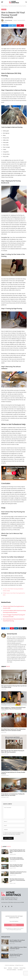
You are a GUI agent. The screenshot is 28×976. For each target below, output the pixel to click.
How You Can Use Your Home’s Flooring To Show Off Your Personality (12, 751)
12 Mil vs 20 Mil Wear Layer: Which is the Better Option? (18, 948)
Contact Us (16, 968)
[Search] (26, 2)
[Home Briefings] (14, 2)
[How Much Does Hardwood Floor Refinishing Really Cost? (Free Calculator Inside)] (14, 720)
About (5, 968)
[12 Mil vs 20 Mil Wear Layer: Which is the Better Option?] (4, 948)
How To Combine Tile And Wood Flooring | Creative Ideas (17, 941)
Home (2, 6)
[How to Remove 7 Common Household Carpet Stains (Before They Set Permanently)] (14, 698)
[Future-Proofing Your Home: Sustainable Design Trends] (4, 866)
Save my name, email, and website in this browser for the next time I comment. (13, 833)
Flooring (6, 6)
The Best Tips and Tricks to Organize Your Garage (16, 955)
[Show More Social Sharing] (25, 25)
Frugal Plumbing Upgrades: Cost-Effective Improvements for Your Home (17, 851)
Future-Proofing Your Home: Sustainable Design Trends (16, 865)
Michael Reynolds (8, 20)
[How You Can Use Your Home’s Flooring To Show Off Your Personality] (14, 742)
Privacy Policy (13, 929)
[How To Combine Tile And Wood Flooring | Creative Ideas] (4, 941)
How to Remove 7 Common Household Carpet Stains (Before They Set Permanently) (13, 708)
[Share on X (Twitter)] (12, 25)
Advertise (10, 968)
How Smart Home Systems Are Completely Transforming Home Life (17, 880)
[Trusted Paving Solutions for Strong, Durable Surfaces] (14, 763)
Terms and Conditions (11, 969)
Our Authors (20, 969)
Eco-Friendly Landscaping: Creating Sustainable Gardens (17, 858)
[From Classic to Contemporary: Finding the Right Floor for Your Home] (14, 785)
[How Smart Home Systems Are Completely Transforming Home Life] (4, 880)
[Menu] (2, 2)
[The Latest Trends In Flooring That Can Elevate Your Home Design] (14, 677)
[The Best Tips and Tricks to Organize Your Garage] (4, 956)
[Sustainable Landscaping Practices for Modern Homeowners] (4, 873)
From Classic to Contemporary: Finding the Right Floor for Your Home (13, 794)
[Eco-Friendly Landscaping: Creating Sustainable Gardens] (4, 859)
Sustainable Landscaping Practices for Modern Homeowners (18, 872)
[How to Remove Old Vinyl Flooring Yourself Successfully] (14, 45)
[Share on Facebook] (5, 25)
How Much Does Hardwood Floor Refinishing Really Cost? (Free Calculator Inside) (13, 729)
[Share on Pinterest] (20, 25)
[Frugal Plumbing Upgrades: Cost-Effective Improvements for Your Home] (4, 851)
